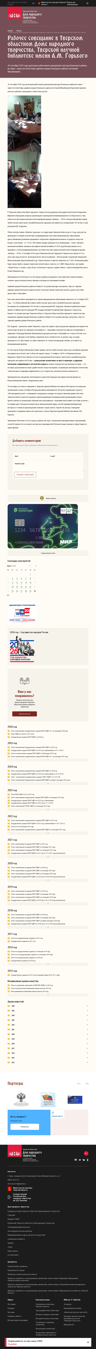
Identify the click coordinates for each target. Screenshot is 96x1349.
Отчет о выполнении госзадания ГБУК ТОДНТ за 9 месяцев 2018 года (33, 918)
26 (17, 591)
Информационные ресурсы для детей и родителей (26, 1235)
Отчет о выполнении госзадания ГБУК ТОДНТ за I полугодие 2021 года (33, 850)
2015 (13, 1058)
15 (30, 582)
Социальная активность (16, 1239)
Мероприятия (69, 1324)
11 (12, 582)
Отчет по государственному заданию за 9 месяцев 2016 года (30, 951)
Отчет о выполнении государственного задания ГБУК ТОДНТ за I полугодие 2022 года (38, 830)
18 (12, 587)
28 (26, 591)
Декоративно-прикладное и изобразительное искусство (46, 1333)
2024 (13, 1015)
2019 (13, 1039)
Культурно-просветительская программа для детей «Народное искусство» (74, 1318)
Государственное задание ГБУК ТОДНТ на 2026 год (27, 737)
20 (21, 587)
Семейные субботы (14, 1316)
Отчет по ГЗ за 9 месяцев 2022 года (22, 826)
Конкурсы (11, 1308)
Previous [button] (79, 1084)
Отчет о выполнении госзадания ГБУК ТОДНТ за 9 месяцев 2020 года (33, 871)
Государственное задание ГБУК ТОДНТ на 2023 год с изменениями (32, 800)
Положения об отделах (16, 1270)
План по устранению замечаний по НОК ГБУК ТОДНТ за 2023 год (32, 985)
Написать (25, 1127)
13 (21, 582)
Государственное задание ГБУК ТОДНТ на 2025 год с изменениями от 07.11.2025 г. (37, 750)
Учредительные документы (18, 1266)
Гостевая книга (13, 1255)
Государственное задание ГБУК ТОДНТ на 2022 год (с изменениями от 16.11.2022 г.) (38, 823)
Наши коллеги (13, 1251)
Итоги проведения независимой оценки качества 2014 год (29, 991)
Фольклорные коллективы (45, 1328)
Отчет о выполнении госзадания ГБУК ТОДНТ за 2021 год (29, 844)
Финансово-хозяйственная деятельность (22, 1274)
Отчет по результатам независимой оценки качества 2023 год (31, 988)
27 (21, 591)
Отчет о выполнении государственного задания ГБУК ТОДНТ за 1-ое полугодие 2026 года (39, 731)
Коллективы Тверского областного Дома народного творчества (31, 1223)
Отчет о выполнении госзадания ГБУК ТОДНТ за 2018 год (29, 915)
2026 (13, 1006)
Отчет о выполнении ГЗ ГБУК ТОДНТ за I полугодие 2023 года (30, 806)
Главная (10, 30)
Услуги (10, 1247)
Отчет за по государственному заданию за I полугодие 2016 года (32, 954)
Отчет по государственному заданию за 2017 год (26, 938)
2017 (13, 1048)
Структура (11, 1215)
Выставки (11, 1312)
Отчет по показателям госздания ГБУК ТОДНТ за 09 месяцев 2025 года (33, 753)
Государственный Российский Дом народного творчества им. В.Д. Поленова (22, 1197)
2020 (13, 1034)
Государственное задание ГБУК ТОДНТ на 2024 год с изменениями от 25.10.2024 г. (37, 774)
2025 (13, 1011)
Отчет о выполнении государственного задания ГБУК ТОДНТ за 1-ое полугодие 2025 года (39, 756)
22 (30, 587)
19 (17, 587)
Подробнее (12, 1344)
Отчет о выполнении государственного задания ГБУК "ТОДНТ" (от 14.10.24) (35, 777)
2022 (13, 1025)
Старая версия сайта (48, 553)
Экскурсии (67, 1304)
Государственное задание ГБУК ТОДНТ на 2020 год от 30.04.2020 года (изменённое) (38, 877)
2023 (13, 1020)
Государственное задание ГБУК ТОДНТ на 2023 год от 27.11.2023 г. (32, 803)
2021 (13, 1029)
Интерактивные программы (18, 1320)
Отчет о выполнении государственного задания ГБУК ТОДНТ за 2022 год (34, 820)
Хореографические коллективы (47, 1310)
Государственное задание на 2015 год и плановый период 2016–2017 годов (35, 975)
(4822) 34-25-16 (13, 1180)
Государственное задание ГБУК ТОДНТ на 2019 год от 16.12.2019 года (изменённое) (38, 900)
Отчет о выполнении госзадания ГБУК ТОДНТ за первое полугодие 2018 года (35, 921)
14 (26, 582)
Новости (19, 30)
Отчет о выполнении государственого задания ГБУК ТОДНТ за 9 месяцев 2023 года (37, 797)
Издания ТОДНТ (14, 1219)
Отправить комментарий (25, 474)
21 (26, 587)
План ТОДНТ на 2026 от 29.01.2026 (22, 734)
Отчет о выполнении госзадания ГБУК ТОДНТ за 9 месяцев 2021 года (33, 847)
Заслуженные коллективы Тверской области (45, 1305)
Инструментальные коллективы (47, 1318)
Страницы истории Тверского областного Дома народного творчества (34, 1211)
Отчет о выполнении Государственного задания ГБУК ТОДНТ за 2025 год (34, 747)
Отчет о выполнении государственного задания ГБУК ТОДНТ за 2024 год (34, 771)
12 (17, 582)
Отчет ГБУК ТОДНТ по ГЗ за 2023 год (22, 794)
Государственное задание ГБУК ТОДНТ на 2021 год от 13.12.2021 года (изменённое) (38, 853)
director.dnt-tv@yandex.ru (17, 1184)
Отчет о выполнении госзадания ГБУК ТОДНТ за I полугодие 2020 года (33, 874)
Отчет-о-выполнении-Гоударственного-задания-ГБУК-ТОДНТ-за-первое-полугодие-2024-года (40, 780)
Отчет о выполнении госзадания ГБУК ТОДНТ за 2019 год (29, 891)
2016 (13, 1053)
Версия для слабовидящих (72, 3)
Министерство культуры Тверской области (22, 1189)
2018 (13, 1044)
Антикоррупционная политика (19, 1227)
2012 (13, 1062)
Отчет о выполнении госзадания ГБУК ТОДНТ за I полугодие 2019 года (33, 897)
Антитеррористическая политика (20, 1231)
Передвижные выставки (72, 1308)
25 (12, 591)
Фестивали (12, 1304)
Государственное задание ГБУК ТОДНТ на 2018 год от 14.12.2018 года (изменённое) (38, 924)
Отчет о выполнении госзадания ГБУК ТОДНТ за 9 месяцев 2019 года (33, 894)
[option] (21, 1100)
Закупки (10, 1243)
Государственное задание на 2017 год (23, 941)
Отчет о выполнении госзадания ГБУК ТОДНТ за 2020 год (29, 867)
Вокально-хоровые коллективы (47, 1314)
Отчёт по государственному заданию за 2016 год (27, 958)
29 (30, 591)
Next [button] (86, 1084)
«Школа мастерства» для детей (75, 1312)
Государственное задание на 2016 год (23, 961)
